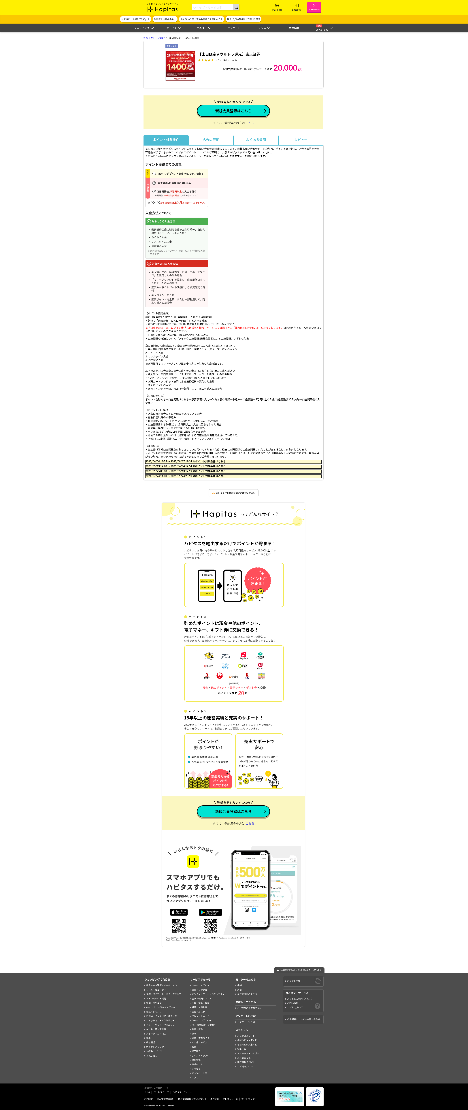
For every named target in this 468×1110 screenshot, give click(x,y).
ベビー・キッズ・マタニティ (160, 1025)
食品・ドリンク (154, 1012)
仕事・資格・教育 (200, 1003)
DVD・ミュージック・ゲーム (160, 1007)
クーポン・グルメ (200, 985)
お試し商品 (151, 1056)
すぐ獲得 (196, 1069)
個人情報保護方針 (165, 1099)
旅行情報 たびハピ (246, 1062)
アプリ (195, 1078)
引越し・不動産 (199, 1007)
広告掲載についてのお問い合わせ (303, 1019)
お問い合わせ (293, 1003)
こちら (250, 123)
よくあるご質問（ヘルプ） (300, 999)
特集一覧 (241, 1049)
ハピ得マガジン (245, 1067)
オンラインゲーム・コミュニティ (208, 994)
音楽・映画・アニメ (202, 999)
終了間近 (150, 1042)
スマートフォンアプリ (248, 1053)
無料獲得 (196, 1060)
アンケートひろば (246, 1022)
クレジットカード (200, 1016)
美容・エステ (198, 1012)
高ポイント (197, 1064)
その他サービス (199, 1042)
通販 (239, 990)
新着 (148, 1038)
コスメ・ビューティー (157, 990)
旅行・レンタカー (200, 990)
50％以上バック (154, 1051)
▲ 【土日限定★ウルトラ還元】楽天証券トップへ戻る (299, 970)
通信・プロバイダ (200, 1038)
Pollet (147, 1092)
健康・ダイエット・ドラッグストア (163, 994)
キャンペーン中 (199, 1073)
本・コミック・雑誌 (156, 999)
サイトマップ (248, 1099)
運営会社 (214, 1099)
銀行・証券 (197, 1029)
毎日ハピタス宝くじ (247, 1045)
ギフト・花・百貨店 (156, 1029)
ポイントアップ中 (155, 1047)
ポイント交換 (293, 981)
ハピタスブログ (295, 1008)
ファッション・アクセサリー (160, 1020)
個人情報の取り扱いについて (192, 1099)
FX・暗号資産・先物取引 (204, 1025)
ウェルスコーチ (161, 1092)
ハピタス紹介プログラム (249, 1008)
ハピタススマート (246, 1036)
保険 (194, 1034)
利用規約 (148, 1099)
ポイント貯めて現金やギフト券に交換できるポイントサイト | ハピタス (162, 7)
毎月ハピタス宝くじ (247, 1040)
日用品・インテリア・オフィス (161, 1016)
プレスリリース (230, 1099)
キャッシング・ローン (203, 1020)
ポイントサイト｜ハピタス (154, 38)
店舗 (239, 985)
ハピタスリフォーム (182, 1092)
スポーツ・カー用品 (156, 1034)
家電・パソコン (154, 1003)
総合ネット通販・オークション (161, 985)
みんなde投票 (244, 1058)
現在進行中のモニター (248, 994)
